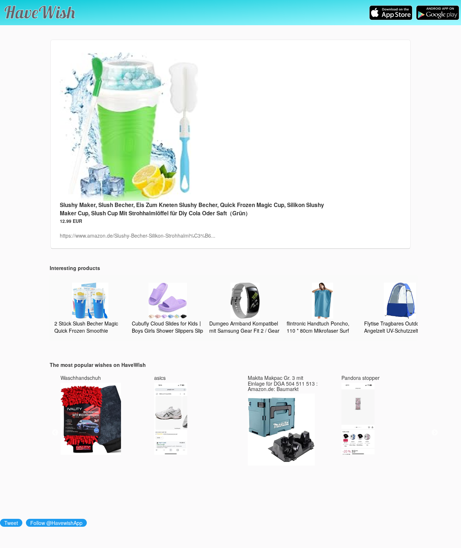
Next (434, 432)
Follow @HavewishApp (56, 522)
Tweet (11, 522)
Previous (55, 432)
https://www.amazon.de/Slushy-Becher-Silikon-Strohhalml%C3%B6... (137, 235)
